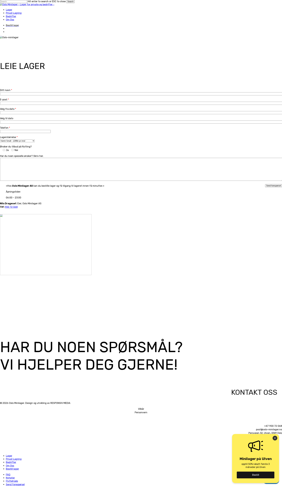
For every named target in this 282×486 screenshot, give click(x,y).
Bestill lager (12, 468)
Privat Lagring (14, 459)
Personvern (141, 412)
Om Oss (10, 465)
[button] (254, 394)
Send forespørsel (15, 484)
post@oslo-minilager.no (269, 429)
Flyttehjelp (12, 481)
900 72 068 (11, 207)
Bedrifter (11, 462)
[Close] (275, 438)
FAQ (8, 474)
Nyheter (10, 477)
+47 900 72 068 (273, 426)
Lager (9, 455)
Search (70, 1)
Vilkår (141, 409)
